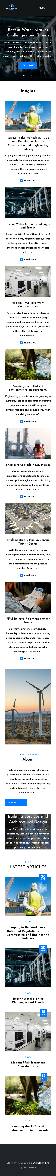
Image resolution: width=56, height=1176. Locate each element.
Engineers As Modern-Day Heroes (28, 464)
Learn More (28, 65)
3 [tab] (29, 75)
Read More (30, 180)
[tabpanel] (28, 48)
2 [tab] (26, 75)
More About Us (15, 802)
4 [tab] (32, 75)
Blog (28, 922)
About (28, 760)
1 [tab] (23, 75)
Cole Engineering (36, 1162)
